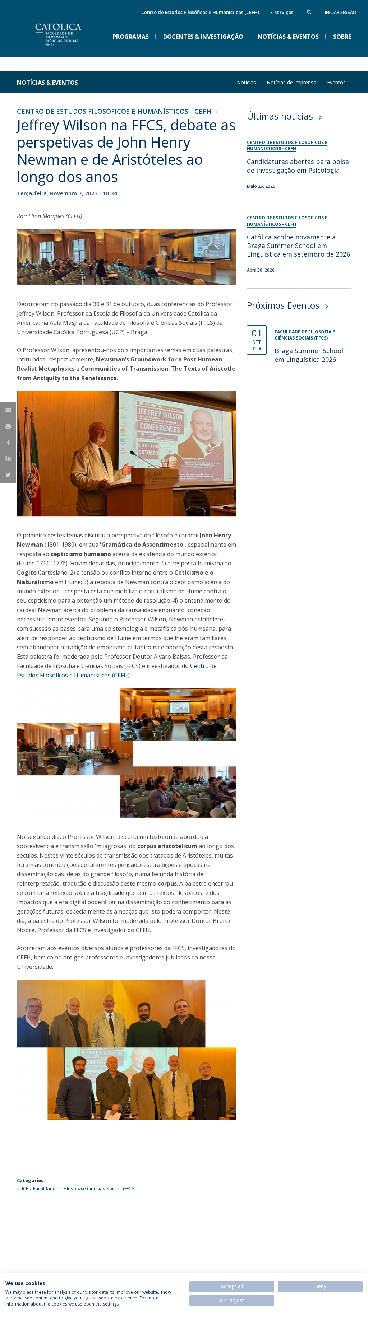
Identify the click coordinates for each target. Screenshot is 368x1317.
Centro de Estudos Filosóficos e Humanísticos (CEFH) (200, 12)
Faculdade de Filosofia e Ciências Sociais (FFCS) (84, 1188)
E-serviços (281, 12)
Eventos (336, 82)
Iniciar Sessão (340, 12)
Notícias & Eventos (47, 83)
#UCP (23, 1188)
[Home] (71, 50)
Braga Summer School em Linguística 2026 (309, 355)
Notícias (246, 82)
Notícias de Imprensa (291, 82)
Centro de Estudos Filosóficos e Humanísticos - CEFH (114, 111)
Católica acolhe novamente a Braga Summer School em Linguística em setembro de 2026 (298, 245)
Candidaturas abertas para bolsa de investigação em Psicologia (298, 165)
